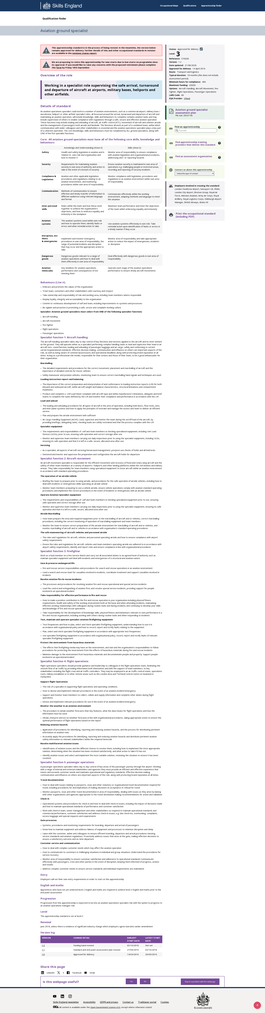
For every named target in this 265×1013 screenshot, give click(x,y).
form (59, 67)
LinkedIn (51, 972)
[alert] (219, 127)
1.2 (43, 945)
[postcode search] (176, 130)
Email (92, 972)
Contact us (128, 1002)
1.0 (43, 954)
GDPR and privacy (109, 1002)
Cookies (165, 1002)
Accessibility (89, 1002)
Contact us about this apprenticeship (193, 169)
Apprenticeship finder (211, 5)
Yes (131, 981)
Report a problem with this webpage (200, 981)
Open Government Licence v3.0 (105, 1007)
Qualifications (189, 5)
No (145, 981)
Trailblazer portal (147, 1002)
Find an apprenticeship (187, 126)
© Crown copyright (203, 1007)
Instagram (70, 996)
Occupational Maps (169, 5)
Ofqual (187, 98)
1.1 (43, 949)
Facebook (76, 972)
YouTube (55, 996)
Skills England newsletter (66, 1002)
